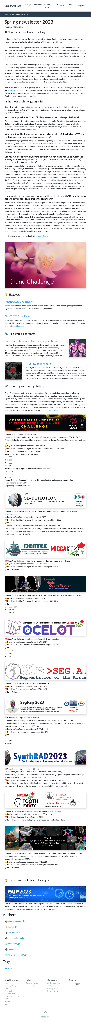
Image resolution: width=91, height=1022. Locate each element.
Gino (10, 949)
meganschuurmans (15, 921)
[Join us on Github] (45, 1012)
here (55, 180)
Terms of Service (32, 983)
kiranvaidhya (13, 932)
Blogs (7, 14)
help (6, 59)
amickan (11, 927)
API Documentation (54, 983)
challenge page (13, 90)
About (7, 983)
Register (81, 6)
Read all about (10, 306)
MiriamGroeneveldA (16, 955)
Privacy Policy (31, 986)
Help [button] (62, 6)
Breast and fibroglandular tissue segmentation (31, 341)
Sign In (70, 5)
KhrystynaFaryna (15, 938)
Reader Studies (47, 5)
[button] (57, 4)
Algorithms (38, 4)
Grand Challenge (13, 5)
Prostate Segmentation (39, 363)
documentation (52, 410)
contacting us (43, 236)
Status (7, 1004)
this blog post (18, 326)
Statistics (8, 1001)
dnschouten (12, 944)
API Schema (51, 986)
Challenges (27, 4)
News (10, 968)
